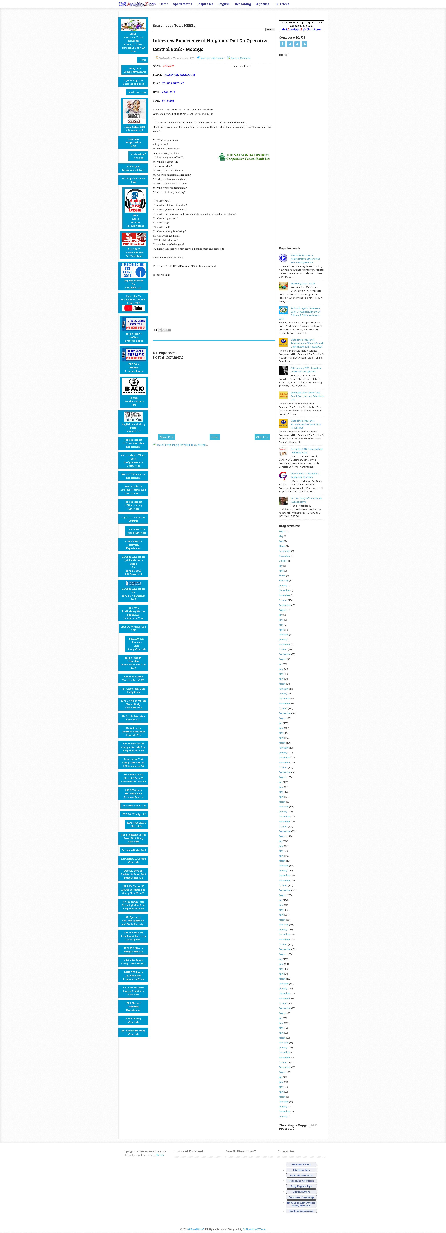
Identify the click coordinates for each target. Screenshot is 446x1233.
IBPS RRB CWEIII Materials (136, 824)
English (224, 4)
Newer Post (166, 437)
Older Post (262, 437)
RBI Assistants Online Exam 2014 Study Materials (133, 838)
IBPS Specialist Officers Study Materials (133, 505)
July (281, 565)
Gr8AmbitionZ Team (254, 1229)
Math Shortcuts (137, 92)
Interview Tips (301, 1170)
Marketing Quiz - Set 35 (303, 283)
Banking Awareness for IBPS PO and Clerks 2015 (133, 594)
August (282, 531)
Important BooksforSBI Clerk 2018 (133, 284)
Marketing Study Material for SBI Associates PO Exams (133, 778)
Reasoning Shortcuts (301, 1180)
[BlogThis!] (163, 330)
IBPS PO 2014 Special (134, 814)
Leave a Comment (240, 58)
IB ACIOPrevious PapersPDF (134, 401)
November (284, 555)
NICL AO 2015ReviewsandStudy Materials (136, 644)
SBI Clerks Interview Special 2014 (133, 717)
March (282, 546)
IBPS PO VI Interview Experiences (133, 475)
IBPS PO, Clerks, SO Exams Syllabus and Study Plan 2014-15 (133, 889)
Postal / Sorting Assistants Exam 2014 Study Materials (133, 874)
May (281, 536)
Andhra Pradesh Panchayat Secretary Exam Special (133, 936)
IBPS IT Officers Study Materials (133, 949)
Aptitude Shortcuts (301, 1175)
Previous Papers (301, 1164)
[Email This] (160, 330)
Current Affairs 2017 (134, 850)
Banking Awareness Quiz (133, 180)
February (284, 580)
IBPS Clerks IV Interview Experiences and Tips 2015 (133, 663)
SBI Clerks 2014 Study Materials (133, 860)
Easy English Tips (301, 1186)
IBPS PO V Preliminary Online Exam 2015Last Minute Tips (133, 613)
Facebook (282, 44)
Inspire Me (205, 4)
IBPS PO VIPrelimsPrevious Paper (134, 367)
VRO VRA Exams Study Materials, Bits (133, 961)
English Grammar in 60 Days (133, 518)
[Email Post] (155, 329)
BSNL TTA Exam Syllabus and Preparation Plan (133, 975)
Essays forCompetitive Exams (135, 69)
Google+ (297, 44)
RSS (304, 44)
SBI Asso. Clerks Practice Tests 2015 (133, 678)
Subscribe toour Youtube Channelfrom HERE (133, 299)
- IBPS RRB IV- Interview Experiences (133, 544)
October (283, 560)
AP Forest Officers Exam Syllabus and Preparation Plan (133, 905)
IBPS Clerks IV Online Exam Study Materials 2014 (133, 704)
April (281, 541)
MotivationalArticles (138, 156)
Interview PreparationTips (133, 142)
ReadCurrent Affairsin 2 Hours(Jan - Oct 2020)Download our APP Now (133, 42)
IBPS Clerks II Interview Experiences (133, 1006)
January (283, 585)
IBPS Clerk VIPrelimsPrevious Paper (134, 337)
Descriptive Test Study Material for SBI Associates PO (133, 762)
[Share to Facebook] (169, 330)
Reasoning (243, 4)
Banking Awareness (301, 1211)
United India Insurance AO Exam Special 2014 (133, 731)
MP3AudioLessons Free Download (135, 220)
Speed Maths (182, 4)
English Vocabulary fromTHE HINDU (133, 428)
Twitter (290, 44)
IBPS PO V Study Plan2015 (133, 628)
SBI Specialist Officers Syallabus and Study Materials (133, 920)
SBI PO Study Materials (133, 1020)
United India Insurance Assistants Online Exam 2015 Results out (306, 424)
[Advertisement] (193, 16)
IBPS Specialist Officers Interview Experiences (133, 443)
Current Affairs (301, 1191)
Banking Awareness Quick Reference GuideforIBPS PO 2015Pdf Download (133, 565)
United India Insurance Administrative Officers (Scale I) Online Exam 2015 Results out (307, 343)
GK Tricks (282, 4)
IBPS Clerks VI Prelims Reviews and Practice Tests (133, 489)
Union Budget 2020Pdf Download (134, 128)
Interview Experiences (213, 58)
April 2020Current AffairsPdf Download (134, 252)
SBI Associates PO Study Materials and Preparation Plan (133, 747)
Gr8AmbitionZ (196, 1229)
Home (163, 4)
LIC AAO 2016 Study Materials (136, 530)
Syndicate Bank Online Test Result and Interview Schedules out (307, 396)
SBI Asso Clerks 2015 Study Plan (133, 690)
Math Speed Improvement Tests (133, 168)
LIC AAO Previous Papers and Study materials (133, 991)
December (284, 590)
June (281, 619)
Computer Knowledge (301, 1197)
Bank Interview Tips (134, 805)
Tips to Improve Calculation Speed (133, 81)
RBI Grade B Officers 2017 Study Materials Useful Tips (133, 460)
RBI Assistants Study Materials (133, 1032)
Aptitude (262, 4)
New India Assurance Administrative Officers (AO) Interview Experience (305, 259)
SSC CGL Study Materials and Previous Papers (133, 793)
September (285, 551)
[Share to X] (166, 330)
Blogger (160, 1154)
